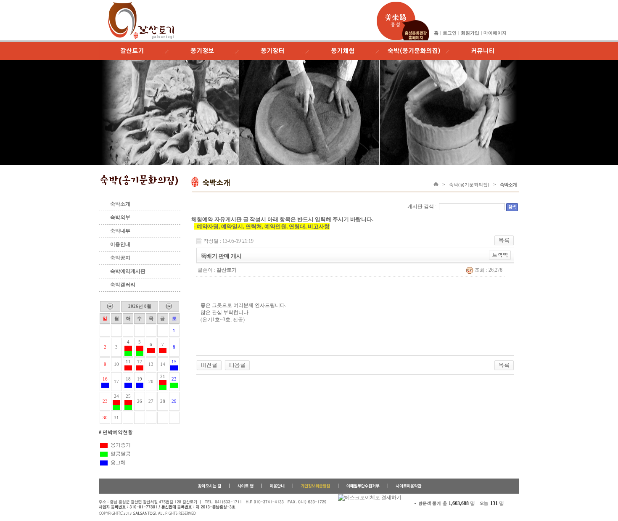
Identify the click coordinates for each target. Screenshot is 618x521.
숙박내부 (120, 231)
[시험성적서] (237, 365)
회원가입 (470, 32)
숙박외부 (120, 217)
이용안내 (120, 244)
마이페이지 (495, 32)
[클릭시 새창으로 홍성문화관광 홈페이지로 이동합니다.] (415, 23)
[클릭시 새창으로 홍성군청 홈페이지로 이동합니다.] (396, 5)
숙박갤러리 (122, 285)
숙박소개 (120, 204)
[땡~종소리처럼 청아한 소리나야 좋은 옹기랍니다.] (209, 365)
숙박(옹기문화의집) (469, 184)
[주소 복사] (500, 255)
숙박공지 (120, 258)
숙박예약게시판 (127, 271)
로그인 (450, 32)
